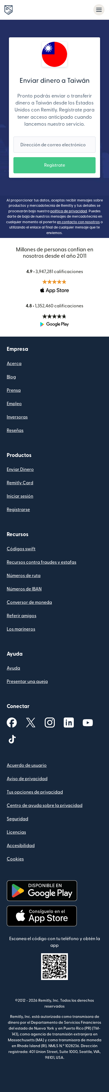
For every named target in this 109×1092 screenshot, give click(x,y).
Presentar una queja (27, 681)
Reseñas (15, 430)
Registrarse (18, 509)
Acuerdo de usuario (27, 765)
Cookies (15, 859)
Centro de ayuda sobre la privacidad (44, 805)
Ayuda (13, 668)
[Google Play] (42, 890)
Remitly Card (20, 483)
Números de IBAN (24, 589)
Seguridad (17, 819)
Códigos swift (21, 549)
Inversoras (17, 417)
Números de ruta (24, 575)
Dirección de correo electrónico (53, 145)
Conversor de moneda (29, 602)
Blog (11, 377)
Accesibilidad (21, 845)
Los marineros (21, 629)
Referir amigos (21, 616)
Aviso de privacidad (27, 779)
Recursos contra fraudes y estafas (41, 562)
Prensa (14, 390)
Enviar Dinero (20, 469)
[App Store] (42, 916)
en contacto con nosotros (78, 222)
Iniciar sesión (20, 496)
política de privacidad (68, 211)
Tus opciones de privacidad (35, 792)
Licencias (16, 832)
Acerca (14, 363)
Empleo (14, 404)
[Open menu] (99, 9)
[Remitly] (8, 10)
